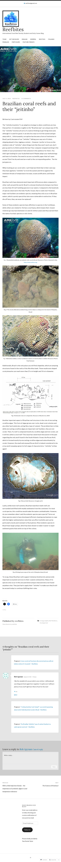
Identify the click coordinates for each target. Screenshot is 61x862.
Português (16, 42)
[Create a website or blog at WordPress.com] (30, 857)
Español (33, 39)
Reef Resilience (53, 620)
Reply (15, 695)
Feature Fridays (28, 42)
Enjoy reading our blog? (29, 805)
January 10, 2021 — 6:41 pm (30, 677)
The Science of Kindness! (50, 784)
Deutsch (42, 39)
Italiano (51, 39)
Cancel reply (38, 749)
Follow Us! (27, 830)
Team (4, 39)
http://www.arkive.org (30, 262)
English (24, 39)
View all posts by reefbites (9, 624)
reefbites (16, 98)
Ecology (42, 620)
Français (5, 42)
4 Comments (26, 98)
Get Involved (14, 39)
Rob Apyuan (18, 677)
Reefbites (13, 29)
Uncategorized (44, 623)
